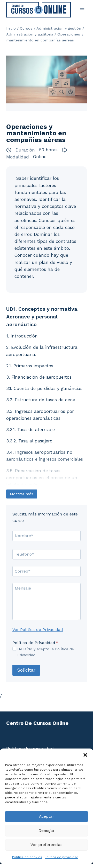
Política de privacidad (61, 857)
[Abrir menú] (82, 10)
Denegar (46, 830)
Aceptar (46, 816)
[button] (85, 755)
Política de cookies (27, 857)
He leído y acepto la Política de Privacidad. (45, 652)
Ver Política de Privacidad (37, 629)
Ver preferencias (46, 844)
